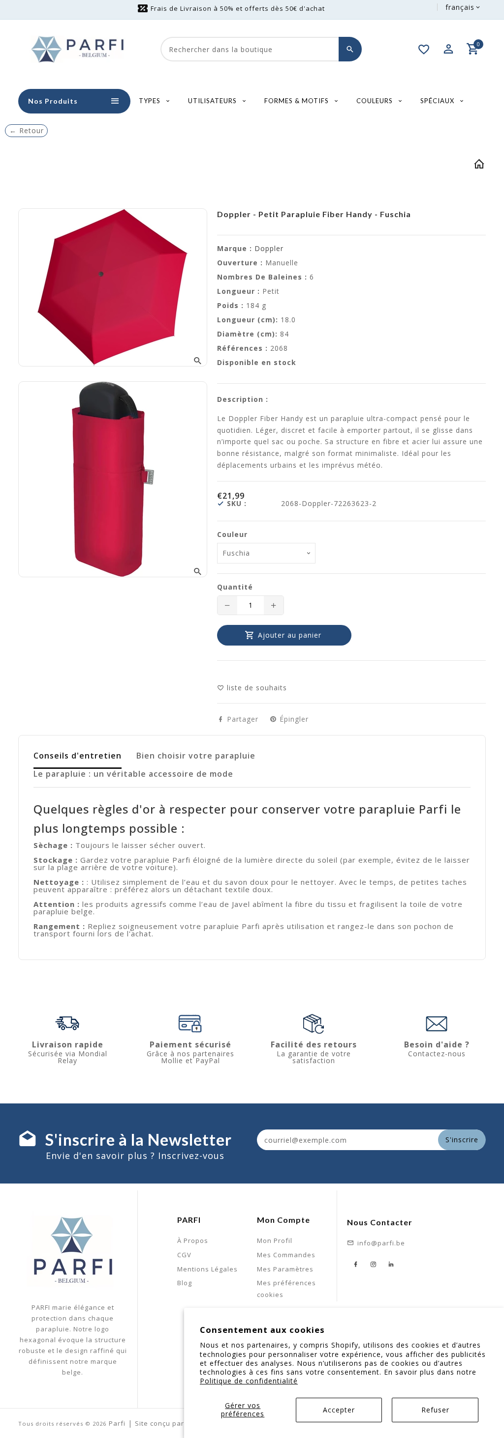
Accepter (339, 1409)
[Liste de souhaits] (424, 49)
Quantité (235, 587)
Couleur (232, 534)
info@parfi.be (381, 1243)
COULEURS (375, 101)
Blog (184, 1282)
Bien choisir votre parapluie (195, 755)
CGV (184, 1254)
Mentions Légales (207, 1269)
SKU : (237, 503)
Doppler (269, 248)
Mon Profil (274, 1240)
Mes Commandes (286, 1254)
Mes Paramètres (285, 1269)
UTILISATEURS (213, 101)
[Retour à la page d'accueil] (479, 165)
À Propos (192, 1240)
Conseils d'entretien (77, 755)
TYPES (150, 101)
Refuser (435, 1409)
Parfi (117, 1423)
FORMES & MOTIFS (297, 101)
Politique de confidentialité (249, 1380)
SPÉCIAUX (438, 101)
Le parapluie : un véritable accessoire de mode (133, 773)
